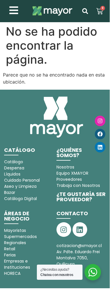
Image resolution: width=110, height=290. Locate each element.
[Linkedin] (100, 147)
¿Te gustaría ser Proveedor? (81, 196)
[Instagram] (100, 121)
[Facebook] (100, 134)
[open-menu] (14, 11)
